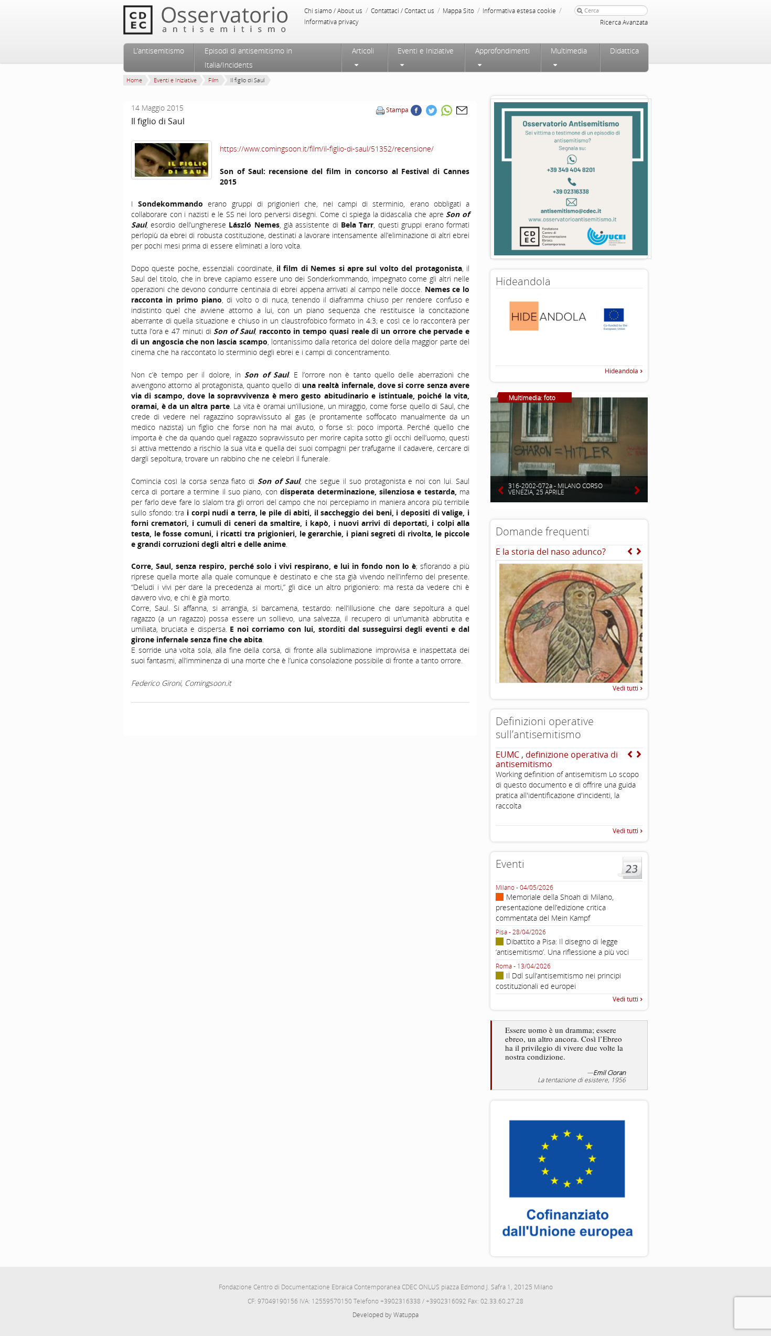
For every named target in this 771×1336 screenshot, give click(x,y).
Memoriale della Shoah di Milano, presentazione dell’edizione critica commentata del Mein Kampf (555, 907)
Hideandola (621, 371)
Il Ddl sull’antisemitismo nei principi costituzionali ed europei (558, 981)
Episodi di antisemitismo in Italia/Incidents (248, 58)
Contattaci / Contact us (402, 10)
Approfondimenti (502, 51)
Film (213, 80)
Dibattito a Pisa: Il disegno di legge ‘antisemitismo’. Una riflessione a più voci (562, 946)
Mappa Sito (458, 10)
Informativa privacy (331, 21)
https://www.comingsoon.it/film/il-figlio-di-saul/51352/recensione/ (327, 149)
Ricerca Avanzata (624, 22)
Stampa (397, 109)
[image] (171, 160)
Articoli (363, 51)
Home (134, 80)
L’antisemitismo (158, 51)
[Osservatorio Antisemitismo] (227, 20)
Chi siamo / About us (333, 10)
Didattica (624, 51)
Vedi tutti (625, 688)
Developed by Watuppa (385, 1314)
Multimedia (569, 51)
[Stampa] (380, 109)
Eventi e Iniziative (426, 51)
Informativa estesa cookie (519, 10)
